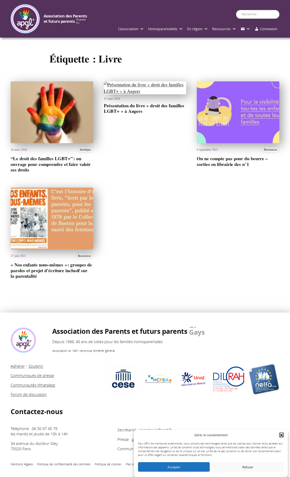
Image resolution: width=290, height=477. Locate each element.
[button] (281, 435)
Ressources (221, 29)
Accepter (174, 467)
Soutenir (35, 366)
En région (195, 29)
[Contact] (245, 29)
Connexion (268, 29)
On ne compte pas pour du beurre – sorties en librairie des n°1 (232, 161)
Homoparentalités (162, 29)
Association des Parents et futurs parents (65, 18)
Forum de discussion (29, 394)
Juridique (85, 149)
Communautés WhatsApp (33, 385)
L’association (128, 29)
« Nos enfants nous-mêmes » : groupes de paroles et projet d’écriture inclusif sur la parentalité (51, 270)
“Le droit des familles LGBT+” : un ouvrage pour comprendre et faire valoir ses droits (51, 164)
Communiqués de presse (32, 375)
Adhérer (18, 366)
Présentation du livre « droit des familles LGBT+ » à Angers (144, 108)
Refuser (247, 467)
